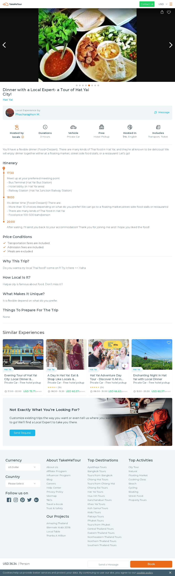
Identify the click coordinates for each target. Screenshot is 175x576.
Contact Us (147, 4)
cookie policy (145, 572)
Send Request (22, 432)
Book (151, 564)
